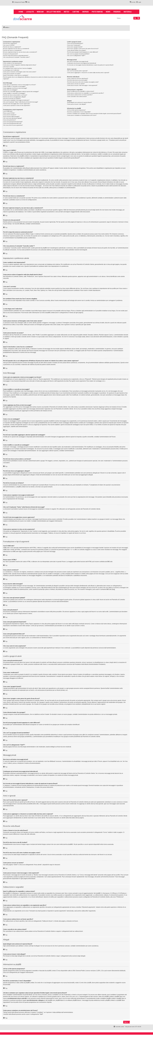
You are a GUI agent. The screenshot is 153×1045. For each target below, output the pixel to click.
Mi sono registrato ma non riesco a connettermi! (16, 48)
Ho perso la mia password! (10, 54)
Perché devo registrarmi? (10, 43)
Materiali (128, 12)
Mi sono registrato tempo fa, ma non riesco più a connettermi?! (20, 52)
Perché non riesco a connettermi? (12, 50)
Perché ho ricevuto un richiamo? (12, 98)
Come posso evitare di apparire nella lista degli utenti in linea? (19, 65)
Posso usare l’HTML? (9, 113)
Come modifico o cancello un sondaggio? (14, 93)
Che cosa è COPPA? (9, 45)
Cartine (75, 12)
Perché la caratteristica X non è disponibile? (79, 111)
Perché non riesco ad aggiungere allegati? (14, 96)
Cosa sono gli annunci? (9, 120)
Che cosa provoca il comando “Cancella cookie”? (16, 57)
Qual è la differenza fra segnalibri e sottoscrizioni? (80, 91)
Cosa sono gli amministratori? (75, 43)
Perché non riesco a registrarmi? (12, 47)
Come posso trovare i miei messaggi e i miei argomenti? (82, 85)
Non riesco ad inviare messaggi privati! (77, 61)
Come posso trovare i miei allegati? (76, 104)
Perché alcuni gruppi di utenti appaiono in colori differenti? (82, 52)
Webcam (40, 12)
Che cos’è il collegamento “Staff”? (76, 55)
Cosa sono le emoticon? (9, 114)
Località (30, 12)
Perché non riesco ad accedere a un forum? (15, 95)
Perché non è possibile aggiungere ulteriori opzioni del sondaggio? (21, 91)
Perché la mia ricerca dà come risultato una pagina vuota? (83, 82)
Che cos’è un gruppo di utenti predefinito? (78, 54)
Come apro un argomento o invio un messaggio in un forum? (19, 84)
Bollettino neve (54, 12)
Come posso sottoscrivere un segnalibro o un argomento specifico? (85, 93)
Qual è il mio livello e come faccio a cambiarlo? (15, 75)
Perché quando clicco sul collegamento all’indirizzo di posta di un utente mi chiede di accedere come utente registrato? (32, 77)
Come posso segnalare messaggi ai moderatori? (16, 100)
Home (21, 12)
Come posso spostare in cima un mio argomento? (16, 105)
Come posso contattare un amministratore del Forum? (81, 115)
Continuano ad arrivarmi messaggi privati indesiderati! (81, 63)
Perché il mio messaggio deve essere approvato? (16, 103)
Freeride (117, 12)
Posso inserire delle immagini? (11, 116)
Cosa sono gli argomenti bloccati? (12, 123)
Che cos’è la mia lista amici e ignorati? (77, 70)
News (108, 12)
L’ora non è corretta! (8, 66)
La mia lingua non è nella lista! (11, 70)
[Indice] (22, 18)
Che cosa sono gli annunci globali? (12, 118)
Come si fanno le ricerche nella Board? (77, 78)
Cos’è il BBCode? (8, 111)
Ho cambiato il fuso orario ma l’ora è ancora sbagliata (17, 68)
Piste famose (97, 12)
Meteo (66, 12)
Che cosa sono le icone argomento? (13, 125)
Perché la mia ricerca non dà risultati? (77, 80)
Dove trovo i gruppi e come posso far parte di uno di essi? (82, 48)
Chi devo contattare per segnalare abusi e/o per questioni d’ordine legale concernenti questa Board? (94, 113)
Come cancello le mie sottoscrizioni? (77, 96)
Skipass (85, 12)
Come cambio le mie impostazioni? (12, 63)
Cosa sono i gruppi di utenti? (74, 47)
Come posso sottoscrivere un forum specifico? (80, 94)
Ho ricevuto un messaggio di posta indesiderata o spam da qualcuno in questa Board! (90, 65)
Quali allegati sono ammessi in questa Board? (79, 102)
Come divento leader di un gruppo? (76, 50)
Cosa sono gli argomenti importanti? (13, 121)
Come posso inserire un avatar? (12, 73)
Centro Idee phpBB (85, 982)
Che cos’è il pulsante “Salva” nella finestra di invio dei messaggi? (20, 102)
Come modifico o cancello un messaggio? (14, 86)
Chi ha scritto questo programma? (76, 110)
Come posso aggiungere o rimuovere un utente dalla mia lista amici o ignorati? (88, 72)
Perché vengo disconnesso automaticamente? (15, 55)
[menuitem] (27, 2)
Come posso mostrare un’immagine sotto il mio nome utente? (19, 71)
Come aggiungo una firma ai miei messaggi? (15, 88)
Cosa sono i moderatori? (73, 45)
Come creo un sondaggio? (10, 90)
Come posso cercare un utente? (76, 83)
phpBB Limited (51, 970)
